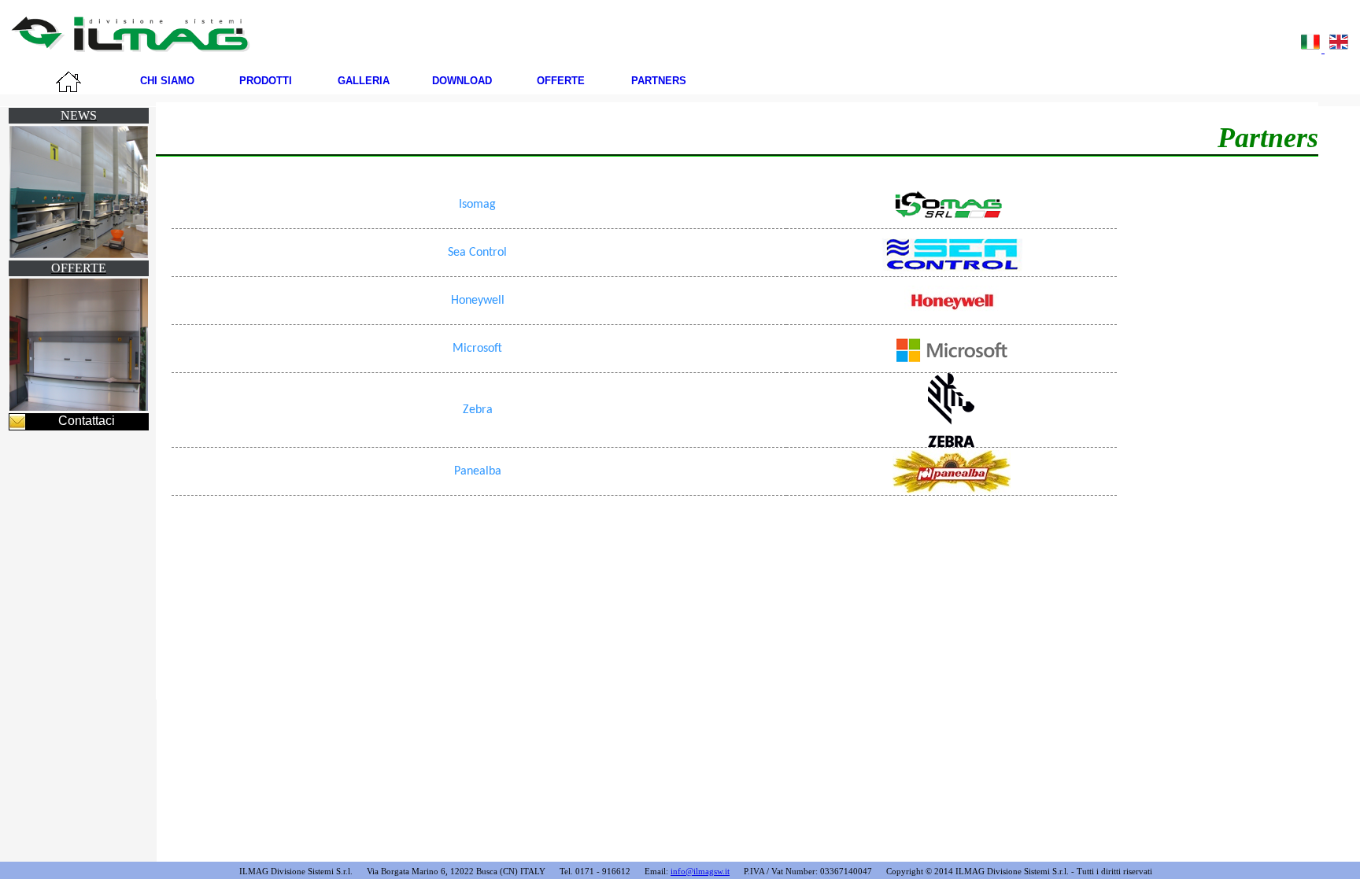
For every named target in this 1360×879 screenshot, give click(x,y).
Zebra (478, 410)
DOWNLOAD (462, 81)
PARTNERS (658, 81)
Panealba (477, 471)
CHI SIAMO (167, 81)
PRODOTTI (265, 81)
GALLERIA (364, 81)
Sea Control (477, 252)
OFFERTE (561, 81)
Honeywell (477, 300)
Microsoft (477, 348)
